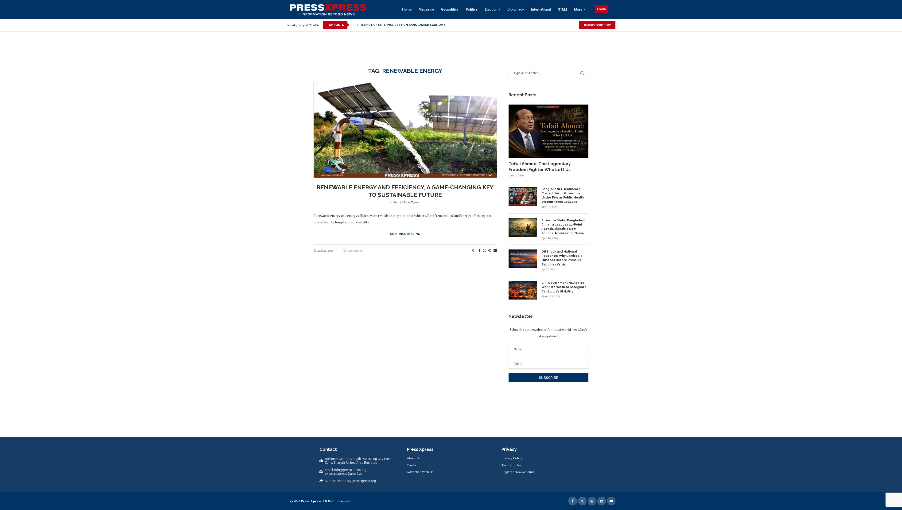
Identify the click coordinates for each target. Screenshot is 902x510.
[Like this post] (473, 250)
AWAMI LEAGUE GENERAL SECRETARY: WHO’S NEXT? (399, 25)
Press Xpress (412, 202)
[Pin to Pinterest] (489, 250)
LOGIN (601, 9)
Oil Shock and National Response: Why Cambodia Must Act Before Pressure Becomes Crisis (561, 258)
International (541, 9)
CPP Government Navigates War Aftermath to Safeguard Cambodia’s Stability (564, 287)
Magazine (426, 9)
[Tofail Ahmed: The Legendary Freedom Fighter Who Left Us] (548, 131)
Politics (472, 9)
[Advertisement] (451, 42)
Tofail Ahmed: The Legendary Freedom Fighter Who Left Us (540, 166)
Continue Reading (405, 234)
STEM (562, 9)
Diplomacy (515, 9)
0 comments (355, 250)
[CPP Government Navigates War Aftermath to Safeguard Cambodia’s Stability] (523, 290)
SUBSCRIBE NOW (599, 25)
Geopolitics (450, 9)
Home (407, 9)
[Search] (613, 9)
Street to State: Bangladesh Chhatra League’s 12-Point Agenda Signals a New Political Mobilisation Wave (563, 226)
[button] (353, 25)
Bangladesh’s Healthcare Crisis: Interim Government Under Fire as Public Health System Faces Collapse (562, 195)
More (578, 9)
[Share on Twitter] (484, 250)
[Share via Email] (495, 250)
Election (491, 9)
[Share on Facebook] (479, 250)
